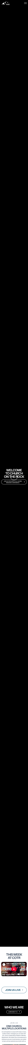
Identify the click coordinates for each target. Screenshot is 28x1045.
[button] (25, 3)
